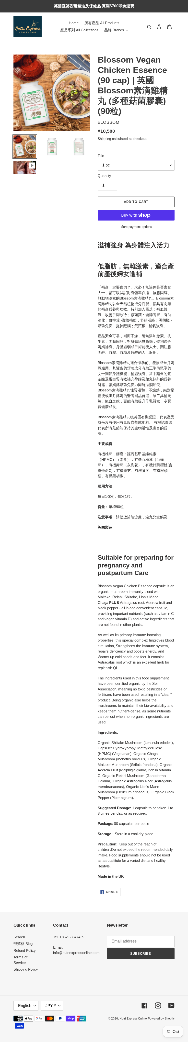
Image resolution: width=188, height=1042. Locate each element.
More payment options (136, 227)
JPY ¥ (51, 1006)
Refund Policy (24, 950)
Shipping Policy (25, 969)
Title (101, 156)
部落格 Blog (23, 944)
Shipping (104, 139)
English (24, 1006)
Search (19, 937)
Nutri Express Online (133, 1018)
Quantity (104, 176)
